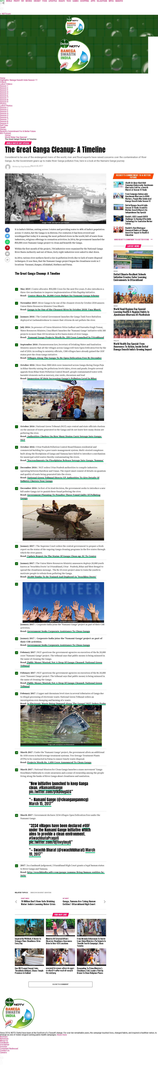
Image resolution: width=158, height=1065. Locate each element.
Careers (3, 1052)
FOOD (44, 1)
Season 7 (4, 98)
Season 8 (4, 100)
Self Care (4, 125)
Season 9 (4, 102)
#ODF (86, 825)
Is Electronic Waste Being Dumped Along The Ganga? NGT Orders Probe (66, 703)
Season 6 (4, 96)
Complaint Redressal (9, 1048)
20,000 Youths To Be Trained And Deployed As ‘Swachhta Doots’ (61, 576)
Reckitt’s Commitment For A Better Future (18, 131)
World (9, 1)
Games (76, 1)
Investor (3, 1046)
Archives (4, 1037)
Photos (3, 104)
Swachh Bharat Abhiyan (40, 892)
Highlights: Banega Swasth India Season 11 (18, 80)
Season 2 (4, 88)
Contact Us (4, 1050)
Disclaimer (4, 1044)
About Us (4, 1041)
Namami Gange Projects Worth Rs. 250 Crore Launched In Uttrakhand (65, 337)
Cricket (37, 1)
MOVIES (29, 1)
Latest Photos (6, 106)
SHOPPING (84, 1)
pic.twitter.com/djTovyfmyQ (50, 842)
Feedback (4, 1042)
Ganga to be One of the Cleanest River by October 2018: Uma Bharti (64, 309)
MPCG (111, 1)
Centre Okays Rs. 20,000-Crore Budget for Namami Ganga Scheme (63, 295)
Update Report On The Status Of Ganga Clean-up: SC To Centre (61, 556)
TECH (69, 1)
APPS (93, 1)
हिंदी (22, 1)
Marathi (119, 1)
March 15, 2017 (40, 803)
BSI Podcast (5, 133)
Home (2, 78)
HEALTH (62, 1)
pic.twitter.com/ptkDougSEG (50, 792)
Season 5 (4, 94)
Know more (62, 1035)
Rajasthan (102, 1)
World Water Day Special (16, 137)
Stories (3, 129)
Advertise (4, 1039)
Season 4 (4, 92)
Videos (3, 82)
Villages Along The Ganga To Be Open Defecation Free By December (64, 357)
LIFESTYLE (53, 1)
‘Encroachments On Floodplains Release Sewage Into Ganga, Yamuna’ (65, 460)
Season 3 (4, 90)
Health (3, 127)
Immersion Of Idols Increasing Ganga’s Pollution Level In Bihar (62, 378)
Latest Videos (6, 84)
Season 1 (4, 86)
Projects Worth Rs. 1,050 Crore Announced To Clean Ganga (59, 762)
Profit (17, 1)
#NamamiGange (51, 787)
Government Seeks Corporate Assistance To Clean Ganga (58, 631)
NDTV (2, 1)
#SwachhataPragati (44, 838)
